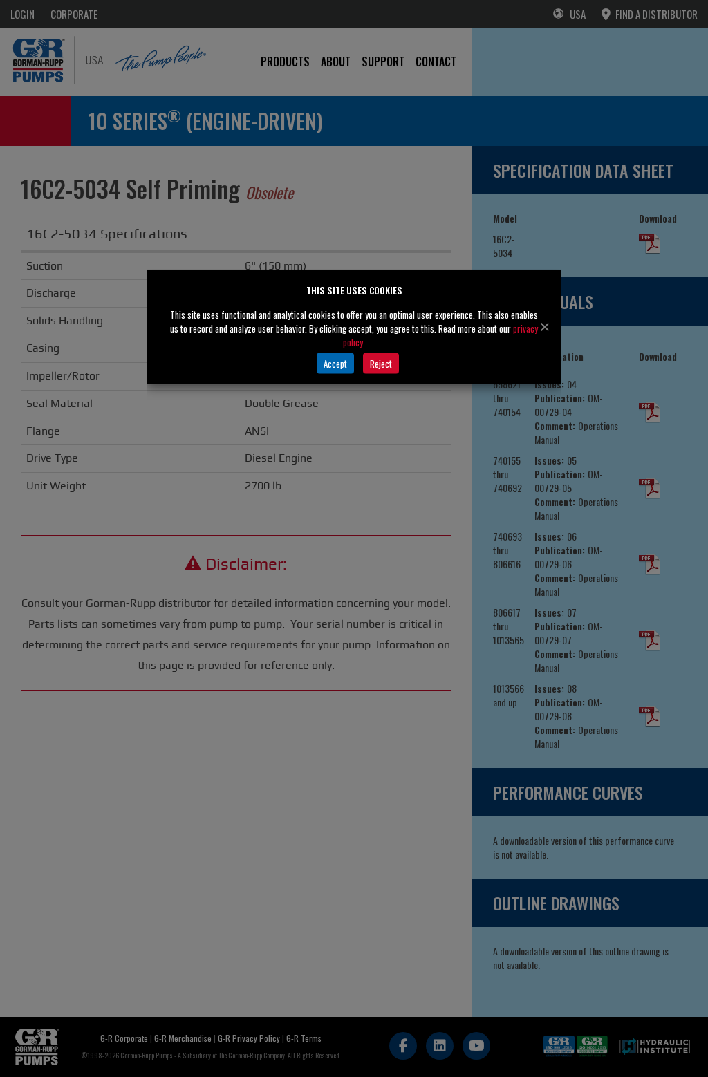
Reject (381, 363)
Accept (335, 363)
